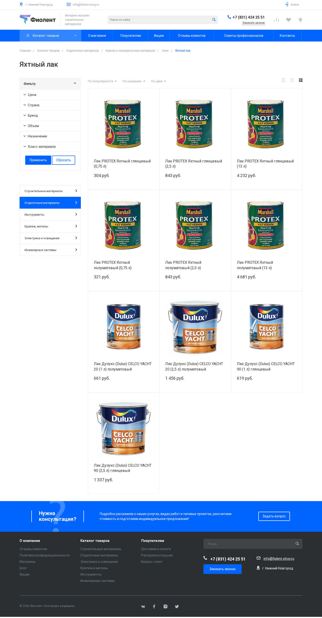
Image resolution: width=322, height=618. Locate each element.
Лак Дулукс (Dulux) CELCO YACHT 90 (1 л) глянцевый (266, 366)
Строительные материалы (44, 191)
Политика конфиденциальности (45, 555)
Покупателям (152, 541)
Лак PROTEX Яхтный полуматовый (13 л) (255, 265)
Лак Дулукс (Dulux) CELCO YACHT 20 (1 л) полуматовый (123, 366)
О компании (30, 541)
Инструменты (34, 214)
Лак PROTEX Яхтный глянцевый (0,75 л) (122, 164)
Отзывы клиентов (33, 549)
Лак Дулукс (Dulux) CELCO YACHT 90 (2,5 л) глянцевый (123, 468)
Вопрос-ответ (152, 562)
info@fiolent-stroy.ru (86, 4)
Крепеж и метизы (94, 568)
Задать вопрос (274, 516)
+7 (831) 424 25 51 (248, 17)
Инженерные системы (40, 250)
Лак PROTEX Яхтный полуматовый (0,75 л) (113, 265)
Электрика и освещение (42, 238)
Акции (24, 574)
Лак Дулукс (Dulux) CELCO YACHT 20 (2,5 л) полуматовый (194, 366)
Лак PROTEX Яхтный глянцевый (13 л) (265, 164)
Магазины (27, 562)
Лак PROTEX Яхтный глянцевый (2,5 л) (193, 164)
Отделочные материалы (42, 203)
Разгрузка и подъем (157, 555)
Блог (23, 568)
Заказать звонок (222, 569)
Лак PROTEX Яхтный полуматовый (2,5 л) (183, 265)
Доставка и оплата (156, 549)
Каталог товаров (95, 541)
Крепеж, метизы (36, 226)
